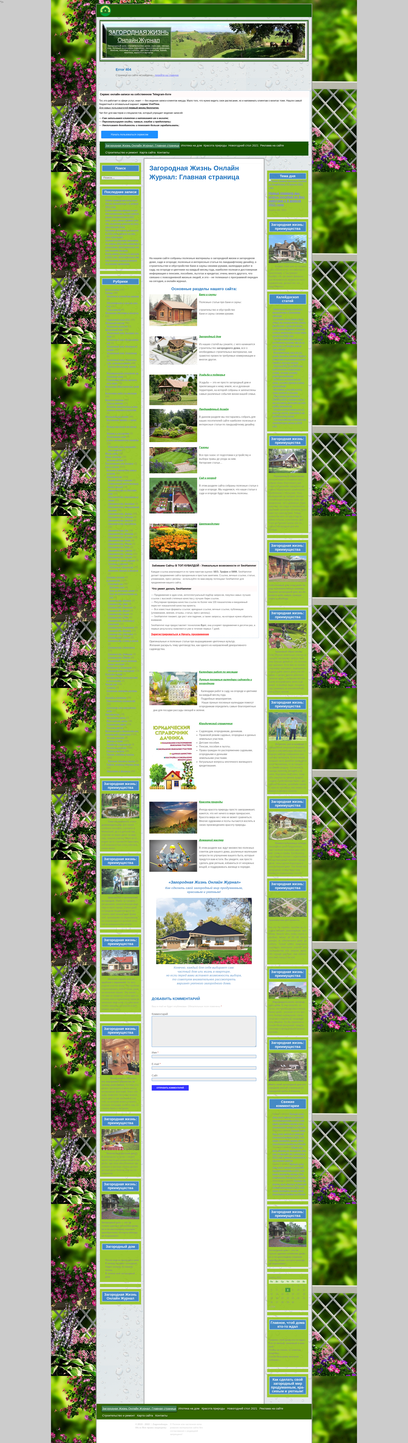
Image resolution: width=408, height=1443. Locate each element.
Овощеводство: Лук (118, 530)
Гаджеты (111, 687)
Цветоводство (112, 714)
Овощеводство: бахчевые (121, 503)
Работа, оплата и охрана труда (123, 764)
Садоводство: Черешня (120, 654)
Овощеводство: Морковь (121, 533)
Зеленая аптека (115, 460)
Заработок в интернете (119, 744)
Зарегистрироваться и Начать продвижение (180, 634)
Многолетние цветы (117, 721)
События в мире (113, 674)
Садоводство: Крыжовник (121, 627)
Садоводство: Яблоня (119, 657)
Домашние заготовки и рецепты (121, 313)
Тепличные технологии (121, 567)
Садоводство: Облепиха (120, 634)
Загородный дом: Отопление (122, 353)
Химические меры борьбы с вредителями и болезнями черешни (287, 312)
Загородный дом (114, 329)
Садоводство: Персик (119, 637)
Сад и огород (112, 466)
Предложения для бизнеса (119, 463)
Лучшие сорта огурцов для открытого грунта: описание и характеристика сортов (289, 412)
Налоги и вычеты (115, 751)
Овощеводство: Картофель (122, 523)
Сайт (155, 1075)
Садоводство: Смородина (121, 647)
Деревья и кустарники (118, 433)
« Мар (272, 1306)
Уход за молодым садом (122, 590)
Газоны (109, 293)
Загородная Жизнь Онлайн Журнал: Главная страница (142, 145)
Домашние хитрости (117, 326)
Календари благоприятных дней (122, 386)
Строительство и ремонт (121, 152)
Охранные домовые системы (122, 691)
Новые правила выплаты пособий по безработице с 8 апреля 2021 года (121, 203)
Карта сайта (148, 152)
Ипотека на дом (191, 145)
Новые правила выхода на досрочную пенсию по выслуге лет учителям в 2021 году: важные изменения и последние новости (289, 1154)
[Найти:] (120, 178)
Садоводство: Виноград (120, 607)
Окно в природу (115, 403)
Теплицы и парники (118, 563)
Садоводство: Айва (118, 604)
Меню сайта (111, 453)
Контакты (163, 152)
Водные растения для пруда (121, 426)
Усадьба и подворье (115, 697)
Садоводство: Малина (119, 630)
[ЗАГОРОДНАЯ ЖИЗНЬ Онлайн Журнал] (122, 10)
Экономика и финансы (118, 771)
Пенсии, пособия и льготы (120, 754)
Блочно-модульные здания (122, 366)
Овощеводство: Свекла (120, 550)
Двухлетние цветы (116, 717)
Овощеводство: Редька (120, 543)
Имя (155, 1052)
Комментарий (160, 1014)
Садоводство (113, 580)
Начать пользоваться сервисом (129, 134)
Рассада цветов (115, 727)
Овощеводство (114, 477)
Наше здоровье (113, 456)
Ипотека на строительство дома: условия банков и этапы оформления (288, 382)
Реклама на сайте (272, 145)
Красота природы (215, 145)
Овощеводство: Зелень (120, 513)
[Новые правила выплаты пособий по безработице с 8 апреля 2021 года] (288, 184)
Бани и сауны (112, 289)
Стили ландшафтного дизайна (122, 440)
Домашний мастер (115, 323)
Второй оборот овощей (120, 480)
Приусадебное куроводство (121, 701)
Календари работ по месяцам (121, 393)
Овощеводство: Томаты (120, 553)
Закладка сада (116, 587)
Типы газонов (114, 309)
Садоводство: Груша (118, 614)
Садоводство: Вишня (119, 610)
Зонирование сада (116, 436)
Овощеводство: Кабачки (120, 517)
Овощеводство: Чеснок (120, 557)
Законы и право (115, 741)
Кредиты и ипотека (116, 747)
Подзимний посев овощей (121, 560)
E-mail (156, 1064)
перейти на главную (167, 75)
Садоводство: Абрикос (119, 600)
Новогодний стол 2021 (243, 145)
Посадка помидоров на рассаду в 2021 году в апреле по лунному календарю (122, 233)
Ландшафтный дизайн (117, 416)
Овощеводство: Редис (119, 540)
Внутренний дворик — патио (121, 420)
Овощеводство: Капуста (120, 520)
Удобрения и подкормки (119, 667)
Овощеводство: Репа (119, 547)
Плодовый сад (115, 584)
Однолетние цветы (116, 724)
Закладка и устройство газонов (123, 296)
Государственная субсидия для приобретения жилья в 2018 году (289, 422)
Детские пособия (115, 737)
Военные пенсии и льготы (121, 761)
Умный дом (111, 684)
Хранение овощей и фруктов (123, 570)
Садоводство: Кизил (118, 617)
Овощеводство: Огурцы (120, 537)
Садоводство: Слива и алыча (123, 640)
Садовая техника (115, 577)
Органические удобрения (121, 671)
